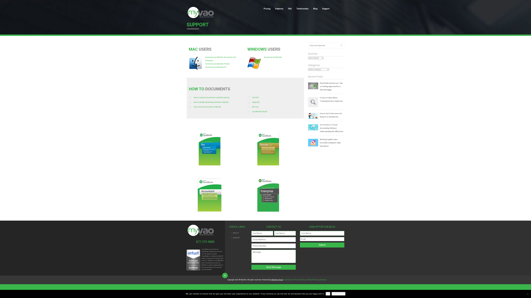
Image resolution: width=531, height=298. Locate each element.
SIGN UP (236, 233)
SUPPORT (236, 238)
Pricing (267, 9)
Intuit (203, 260)
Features (279, 9)
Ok (328, 294)
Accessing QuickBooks (273, 57)
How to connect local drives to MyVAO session (212, 98)
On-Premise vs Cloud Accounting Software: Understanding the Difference (331, 128)
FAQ (290, 9)
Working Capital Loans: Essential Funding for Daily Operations (330, 143)
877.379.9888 (205, 242)
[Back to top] (225, 275)
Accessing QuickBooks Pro (215, 67)
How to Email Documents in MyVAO (207, 107)
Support (326, 9)
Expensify (256, 102)
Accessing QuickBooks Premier (217, 64)
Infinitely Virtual (277, 280)
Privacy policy (338, 294)
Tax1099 (255, 98)
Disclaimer (288, 280)
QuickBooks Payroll (259, 112)
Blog (315, 9)
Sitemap (323, 280)
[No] (527, 294)
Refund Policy (313, 280)
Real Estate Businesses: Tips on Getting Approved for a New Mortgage (331, 86)
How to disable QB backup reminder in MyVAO (211, 102)
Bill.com (255, 107)
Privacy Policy (300, 280)
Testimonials (302, 9)
